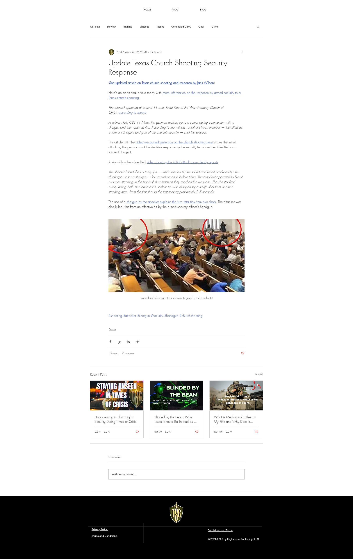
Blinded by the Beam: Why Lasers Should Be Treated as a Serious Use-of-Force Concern (175, 419)
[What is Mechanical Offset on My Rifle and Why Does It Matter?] (236, 395)
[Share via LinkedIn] (128, 342)
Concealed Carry (181, 26)
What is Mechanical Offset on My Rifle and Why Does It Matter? (235, 419)
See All (259, 374)
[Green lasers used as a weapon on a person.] (176, 395)
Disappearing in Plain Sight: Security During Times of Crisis (115, 419)
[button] (258, 26)
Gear (201, 26)
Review (111, 26)
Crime (215, 26)
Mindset (144, 26)
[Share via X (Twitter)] (119, 342)
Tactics (160, 26)
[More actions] (242, 52)
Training (127, 26)
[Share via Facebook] (110, 342)
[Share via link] (137, 342)
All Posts (95, 26)
